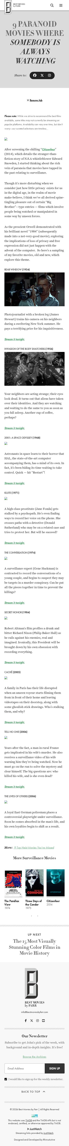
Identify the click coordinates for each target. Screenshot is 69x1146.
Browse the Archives (34, 1057)
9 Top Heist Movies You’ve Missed (33, 847)
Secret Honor (13, 612)
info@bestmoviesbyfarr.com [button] (34, 1012)
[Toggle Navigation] (61, 5)
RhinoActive (49, 1139)
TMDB (29, 1120)
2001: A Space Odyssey (18, 437)
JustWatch (49, 1133)
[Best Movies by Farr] (14, 5)
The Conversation (15, 552)
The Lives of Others (16, 796)
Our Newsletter (34, 1036)
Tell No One (11, 731)
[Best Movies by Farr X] (32, 1021)
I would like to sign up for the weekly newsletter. (35, 1079)
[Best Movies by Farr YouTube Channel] (43, 1021)
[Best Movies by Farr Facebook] (26, 1021)
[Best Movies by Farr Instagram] (37, 1021)
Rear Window (13, 269)
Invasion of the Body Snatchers (24, 348)
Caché (8, 672)
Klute (7, 492)
